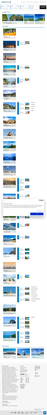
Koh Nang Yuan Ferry (14, 376)
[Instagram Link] (39, 368)
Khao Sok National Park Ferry (6, 371)
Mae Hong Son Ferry (9, 380)
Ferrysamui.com (4, 402)
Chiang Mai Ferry (4, 368)
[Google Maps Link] (35, 369)
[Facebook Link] (35, 368)
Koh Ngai (33, 104)
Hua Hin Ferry (4, 370)
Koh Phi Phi (33, 106)
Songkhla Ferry (4, 389)
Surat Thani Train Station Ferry (12, 390)
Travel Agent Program (14, 405)
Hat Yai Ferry (16, 369)
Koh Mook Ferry (8, 376)
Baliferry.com (8, 402)
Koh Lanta (33, 102)
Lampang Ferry (12, 379)
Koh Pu (33, 108)
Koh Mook (33, 317)
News (9, 397)
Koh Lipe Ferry (14, 375)
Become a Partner (8, 405)
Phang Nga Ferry (4, 385)
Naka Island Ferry (15, 380)
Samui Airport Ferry (15, 387)
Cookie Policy (8, 399)
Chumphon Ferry (13, 368)
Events (6, 397)
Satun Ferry (8, 388)
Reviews (14, 397)
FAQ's (16, 397)
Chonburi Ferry (9, 368)
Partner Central (4, 405)
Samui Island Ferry (4, 388)
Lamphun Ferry (17, 379)
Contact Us (14, 399)
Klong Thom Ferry (12, 371)
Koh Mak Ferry (4, 376)
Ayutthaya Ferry (8, 367)
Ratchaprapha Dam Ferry (5, 387)
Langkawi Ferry (4, 380)
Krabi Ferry (8, 379)
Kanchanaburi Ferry (8, 370)
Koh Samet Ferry (4, 378)
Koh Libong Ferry (10, 375)
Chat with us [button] (22, 368)
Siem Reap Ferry (13, 388)
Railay (33, 110)
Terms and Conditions (13, 398)
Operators (11, 397)
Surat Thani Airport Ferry (14, 389)
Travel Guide (3, 398)
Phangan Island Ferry (9, 385)
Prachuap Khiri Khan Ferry (5, 386)
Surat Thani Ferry (9, 389)
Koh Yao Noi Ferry (14, 378)
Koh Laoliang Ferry (4, 375)
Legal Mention (8, 398)
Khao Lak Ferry (14, 370)
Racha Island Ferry (11, 386)
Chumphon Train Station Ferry (6, 369)
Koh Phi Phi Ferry (9, 377)
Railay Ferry (16, 386)
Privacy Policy (4, 399)
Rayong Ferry (11, 387)
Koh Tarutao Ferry (9, 378)
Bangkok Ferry (13, 367)
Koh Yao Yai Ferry (4, 379)
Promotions (3, 397)
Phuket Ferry (14, 385)
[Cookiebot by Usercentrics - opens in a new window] (39, 200)
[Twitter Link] (37, 368)
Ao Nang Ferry (4, 367)
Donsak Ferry (12, 369)
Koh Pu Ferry (13, 377)
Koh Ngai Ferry (4, 377)
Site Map (11, 399)
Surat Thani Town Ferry (5, 390)
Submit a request (23, 367)
